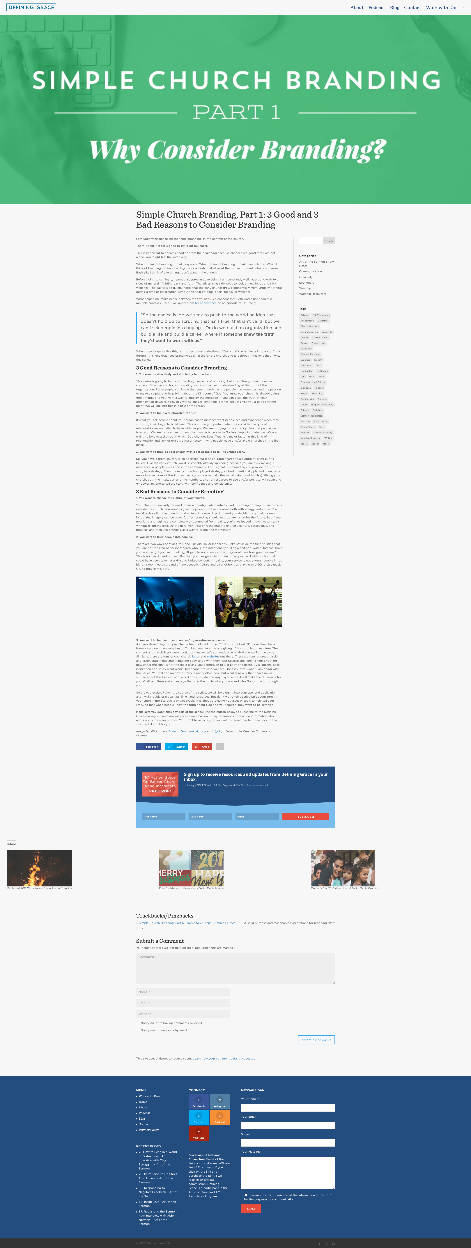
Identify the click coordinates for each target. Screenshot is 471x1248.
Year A (304, 443)
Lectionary (306, 282)
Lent (303, 376)
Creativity (306, 277)
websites (213, 656)
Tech (321, 427)
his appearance (206, 303)
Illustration (306, 365)
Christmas (323, 320)
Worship (305, 288)
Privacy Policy (149, 1130)
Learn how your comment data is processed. (224, 1058)
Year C (326, 443)
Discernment (318, 343)
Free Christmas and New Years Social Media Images (191, 888)
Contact (412, 8)
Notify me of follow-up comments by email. (172, 1023)
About (356, 8)
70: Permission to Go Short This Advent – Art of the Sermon (158, 1178)
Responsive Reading (322, 404)
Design (304, 343)
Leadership (307, 371)
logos (196, 656)
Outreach (306, 388)
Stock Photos (308, 427)
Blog (394, 8)
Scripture (318, 410)
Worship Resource (311, 438)
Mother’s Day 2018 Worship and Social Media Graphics (345, 888)
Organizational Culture (313, 382)
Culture (305, 337)
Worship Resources (313, 294)
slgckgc (218, 731)
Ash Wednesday (321, 315)
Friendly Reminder (311, 354)
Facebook (306, 348)
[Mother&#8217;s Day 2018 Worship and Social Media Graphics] (385, 868)
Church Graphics (310, 326)
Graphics (305, 360)
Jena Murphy (197, 731)
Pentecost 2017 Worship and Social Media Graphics (39, 888)
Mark (312, 376)
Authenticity (307, 320)
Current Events (320, 337)
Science (305, 410)
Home (143, 1102)
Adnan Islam (177, 731)
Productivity (307, 399)
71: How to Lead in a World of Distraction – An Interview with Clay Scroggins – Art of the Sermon (158, 1160)
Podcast (376, 8)
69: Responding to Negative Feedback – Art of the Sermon (158, 1192)
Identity (318, 360)
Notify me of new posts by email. (164, 1030)
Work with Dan (442, 8)
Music (321, 376)
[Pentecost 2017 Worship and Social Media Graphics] (81, 868)
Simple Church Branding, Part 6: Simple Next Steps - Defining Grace (187, 923)
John (318, 365)
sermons (305, 421)
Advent (305, 315)
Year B (315, 443)
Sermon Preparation (312, 416)
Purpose (322, 399)
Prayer (304, 393)
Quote (304, 404)
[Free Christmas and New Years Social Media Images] (233, 868)
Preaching (317, 393)
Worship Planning (322, 432)
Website (305, 432)
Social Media (320, 421)
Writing (328, 438)
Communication (310, 271)
